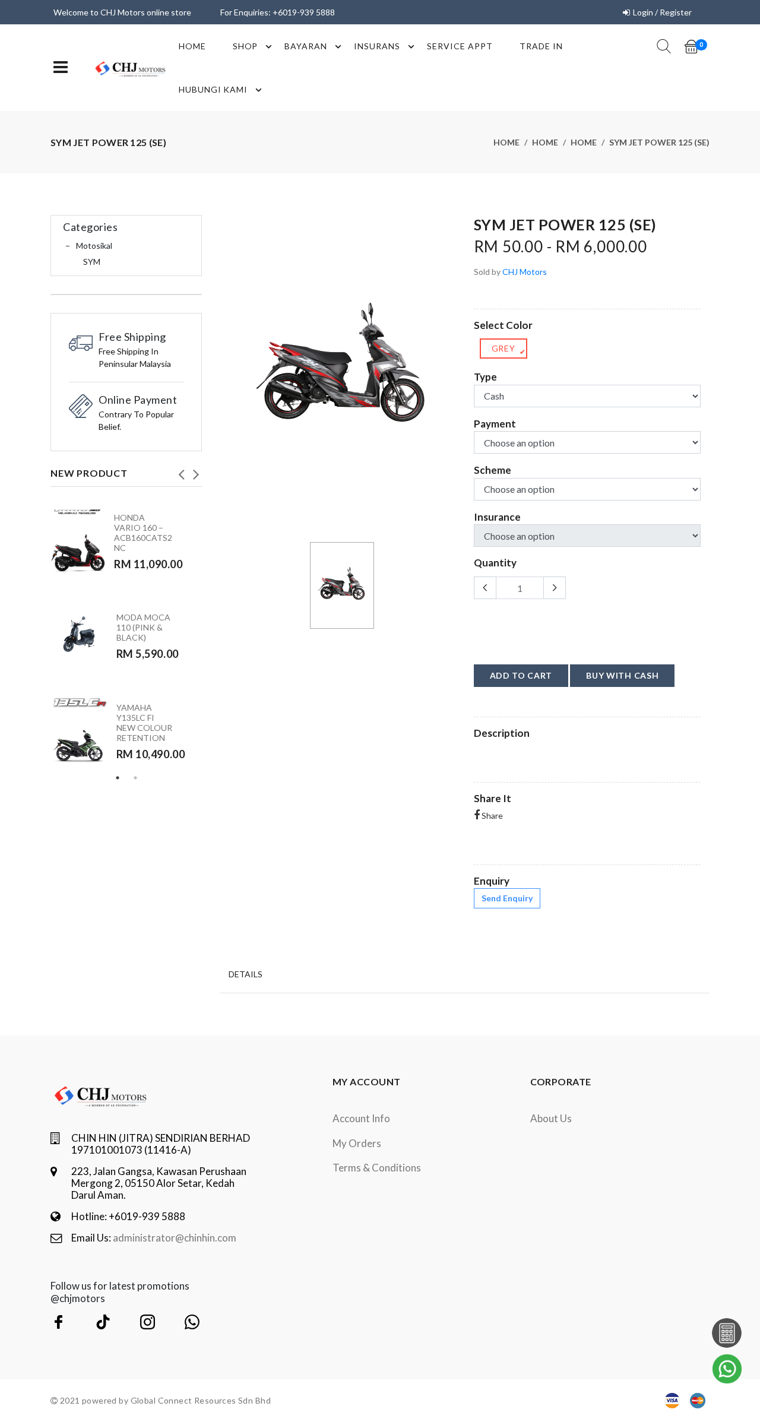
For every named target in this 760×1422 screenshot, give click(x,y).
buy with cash (622, 675)
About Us (551, 1118)
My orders (356, 1143)
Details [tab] (245, 974)
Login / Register (662, 12)
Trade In (541, 46)
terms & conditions (376, 1167)
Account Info (361, 1118)
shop (245, 46)
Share (491, 815)
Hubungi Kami (213, 89)
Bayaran (305, 46)
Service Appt (460, 46)
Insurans (377, 46)
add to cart (521, 675)
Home (192, 46)
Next (196, 471)
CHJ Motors (524, 272)
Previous (181, 471)
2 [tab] (135, 778)
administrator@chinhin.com (174, 1237)
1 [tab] (118, 778)
